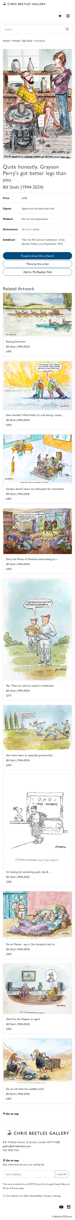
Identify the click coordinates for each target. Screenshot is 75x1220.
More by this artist (37, 264)
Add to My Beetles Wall (37, 272)
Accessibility (36, 1195)
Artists (16, 40)
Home (6, 40)
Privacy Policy (60, 1184)
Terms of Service (10, 1188)
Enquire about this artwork (37, 255)
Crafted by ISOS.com (62, 1216)
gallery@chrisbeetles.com (17, 1146)
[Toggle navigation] (68, 16)
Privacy (47, 1195)
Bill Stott (27, 40)
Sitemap (57, 1195)
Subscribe (62, 1174)
